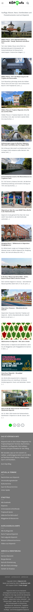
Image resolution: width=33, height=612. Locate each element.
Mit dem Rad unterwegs (9, 566)
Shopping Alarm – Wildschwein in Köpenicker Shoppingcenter (15, 244)
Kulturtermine (6, 484)
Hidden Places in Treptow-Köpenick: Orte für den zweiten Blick (15, 110)
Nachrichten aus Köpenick (10, 477)
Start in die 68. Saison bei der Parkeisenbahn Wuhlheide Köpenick (15, 409)
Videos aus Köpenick (8, 544)
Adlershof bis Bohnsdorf (9, 515)
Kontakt (7, 577)
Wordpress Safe (25, 583)
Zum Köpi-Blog (6, 464)
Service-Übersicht (7, 556)
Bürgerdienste (6, 559)
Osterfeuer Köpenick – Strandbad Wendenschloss (11, 373)
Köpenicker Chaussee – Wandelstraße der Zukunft (14, 308)
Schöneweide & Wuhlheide (10, 509)
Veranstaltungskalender (9, 481)
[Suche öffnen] (28, 3)
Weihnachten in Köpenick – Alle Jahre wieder (15, 341)
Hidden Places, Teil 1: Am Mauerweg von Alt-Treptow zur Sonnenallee (15, 77)
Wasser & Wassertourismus (10, 540)
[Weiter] (22, 425)
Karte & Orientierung (8, 562)
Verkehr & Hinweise (8, 569)
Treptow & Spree (7, 512)
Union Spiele (5, 490)
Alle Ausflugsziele (7, 531)
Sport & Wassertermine (9, 487)
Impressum (24, 577)
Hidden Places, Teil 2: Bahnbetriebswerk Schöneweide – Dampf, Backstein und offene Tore (15, 41)
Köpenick (4, 506)
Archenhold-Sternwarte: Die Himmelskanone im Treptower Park (16, 177)
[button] (2, 3)
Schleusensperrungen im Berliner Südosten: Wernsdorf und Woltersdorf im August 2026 (15, 144)
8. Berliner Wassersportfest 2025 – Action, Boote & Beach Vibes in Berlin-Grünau (14, 277)
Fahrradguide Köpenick (9, 537)
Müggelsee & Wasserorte (9, 518)
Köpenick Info (22, 581)
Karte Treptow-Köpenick (9, 534)
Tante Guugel (23, 585)
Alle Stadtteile (6, 502)
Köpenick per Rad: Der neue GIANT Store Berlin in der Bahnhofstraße (16, 210)
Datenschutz (15, 577)
